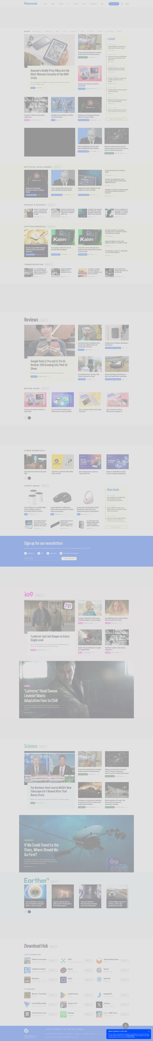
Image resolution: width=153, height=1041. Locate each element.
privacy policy (130, 1035)
